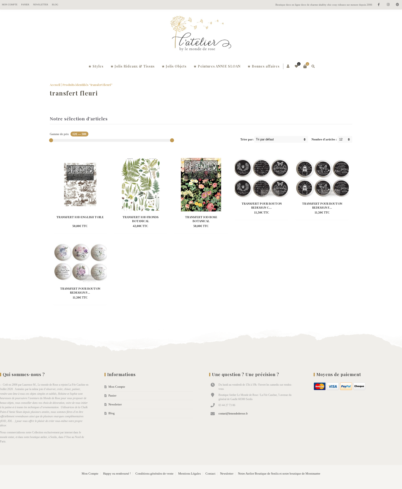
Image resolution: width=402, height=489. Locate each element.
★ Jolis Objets (174, 66)
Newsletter (40, 4)
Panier (25, 4)
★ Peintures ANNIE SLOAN (217, 66)
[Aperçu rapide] (93, 226)
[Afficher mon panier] (305, 66)
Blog (55, 4)
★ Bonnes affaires (264, 66)
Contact (210, 473)
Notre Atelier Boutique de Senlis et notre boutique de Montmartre (279, 473)
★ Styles (96, 66)
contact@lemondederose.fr (233, 413)
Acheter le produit (72, 226)
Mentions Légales (189, 473)
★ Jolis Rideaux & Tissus (133, 66)
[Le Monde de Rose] (201, 34)
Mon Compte (9, 4)
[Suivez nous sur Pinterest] (397, 5)
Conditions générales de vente (154, 473)
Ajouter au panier (132, 226)
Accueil (55, 85)
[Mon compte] (288, 66)
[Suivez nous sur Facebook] (378, 5)
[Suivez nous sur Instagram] (388, 5)
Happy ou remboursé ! (117, 473)
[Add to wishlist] (101, 226)
